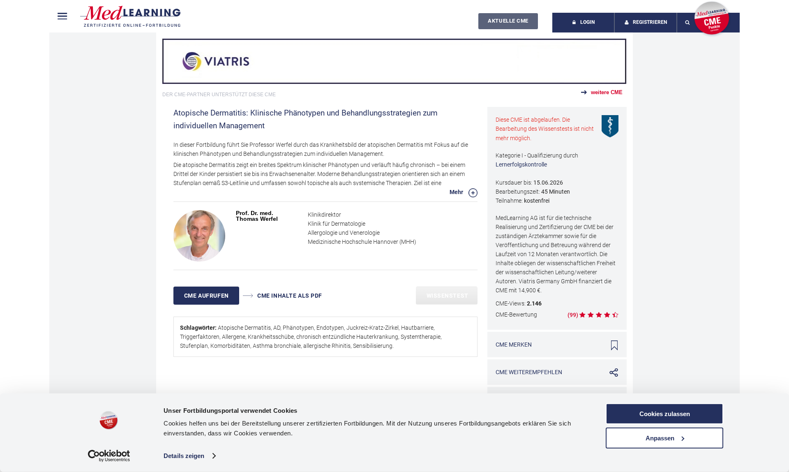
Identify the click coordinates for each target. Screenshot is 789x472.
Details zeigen (184, 455)
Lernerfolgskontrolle (521, 164)
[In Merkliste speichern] (614, 345)
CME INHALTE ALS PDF (289, 295)
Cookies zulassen (664, 413)
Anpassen (660, 437)
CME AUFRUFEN (206, 295)
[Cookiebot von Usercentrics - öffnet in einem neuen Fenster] (109, 456)
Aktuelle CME (508, 21)
